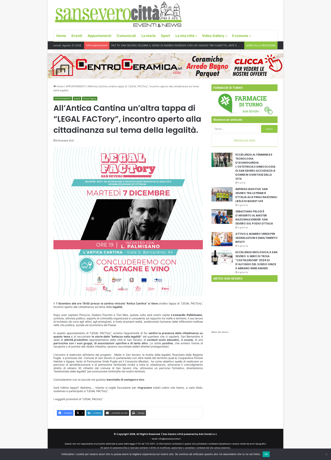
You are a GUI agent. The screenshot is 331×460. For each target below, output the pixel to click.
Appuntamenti (99, 36)
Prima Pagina (89, 98)
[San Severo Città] (118, 14)
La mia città (184, 36)
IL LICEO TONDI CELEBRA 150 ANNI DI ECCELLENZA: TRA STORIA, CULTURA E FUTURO (163, 45)
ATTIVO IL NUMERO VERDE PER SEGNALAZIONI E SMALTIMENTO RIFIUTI (256, 238)
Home (61, 36)
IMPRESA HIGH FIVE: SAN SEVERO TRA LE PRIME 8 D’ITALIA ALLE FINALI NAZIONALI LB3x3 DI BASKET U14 (256, 195)
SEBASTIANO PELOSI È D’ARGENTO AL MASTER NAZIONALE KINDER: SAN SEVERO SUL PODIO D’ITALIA (254, 217)
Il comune (240, 36)
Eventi (76, 36)
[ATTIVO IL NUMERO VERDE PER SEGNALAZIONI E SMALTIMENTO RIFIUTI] (222, 239)
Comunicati (126, 36)
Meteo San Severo (220, 332)
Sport (165, 36)
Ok (266, 454)
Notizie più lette (244, 140)
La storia (148, 36)
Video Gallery (213, 36)
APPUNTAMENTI (75, 86)
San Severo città (173, 434)
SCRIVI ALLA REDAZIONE (261, 45)
